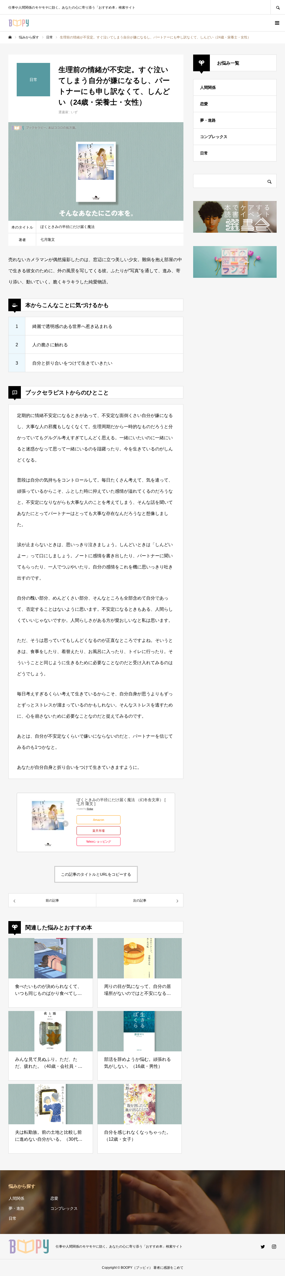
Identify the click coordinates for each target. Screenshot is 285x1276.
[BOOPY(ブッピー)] (18, 22)
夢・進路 (208, 120)
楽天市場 (98, 830)
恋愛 (204, 104)
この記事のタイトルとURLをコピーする (96, 874)
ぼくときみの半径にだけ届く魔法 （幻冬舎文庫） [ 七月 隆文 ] (121, 802)
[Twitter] (263, 1246)
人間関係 (208, 87)
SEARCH (278, 7)
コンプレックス (213, 136)
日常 (204, 153)
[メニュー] (276, 22)
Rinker (90, 808)
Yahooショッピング (98, 841)
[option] (95, 171)
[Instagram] (274, 1246)
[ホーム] (10, 37)
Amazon (98, 819)
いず (74, 112)
